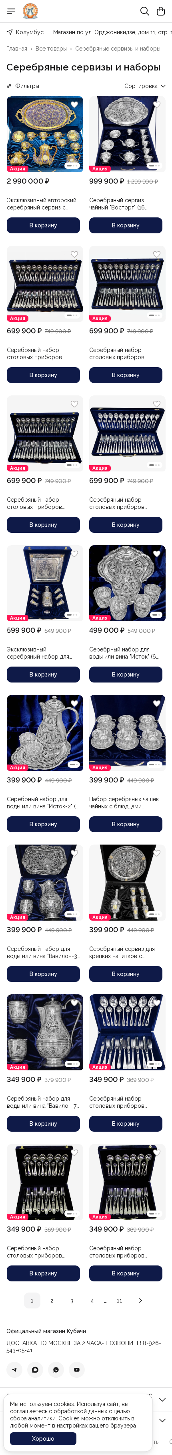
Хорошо (43, 1438)
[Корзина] (161, 11)
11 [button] (119, 1300)
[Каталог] (11, 11)
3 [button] (72, 1300)
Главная (16, 48)
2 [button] (52, 1300)
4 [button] (92, 1300)
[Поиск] (145, 11)
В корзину (43, 225)
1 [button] (32, 1300)
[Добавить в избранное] (74, 104)
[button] (45, 134)
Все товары (51, 48)
